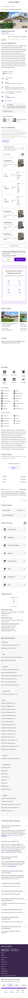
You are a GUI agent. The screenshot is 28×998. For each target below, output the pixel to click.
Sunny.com (3, 968)
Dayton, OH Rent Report (14, 850)
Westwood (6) (4, 770)
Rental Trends (4, 957)
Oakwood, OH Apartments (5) (8, 703)
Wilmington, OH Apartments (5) (8, 749)
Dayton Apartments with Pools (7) (9, 672)
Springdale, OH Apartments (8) (8, 727)
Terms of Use (3, 964)
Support (2, 959)
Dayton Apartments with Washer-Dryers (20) (11, 675)
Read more (3, 496)
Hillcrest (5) (4, 780)
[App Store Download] (5, 951)
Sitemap (3, 966)
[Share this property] (26, 31)
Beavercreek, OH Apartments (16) (9, 740)
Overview (3, 39)
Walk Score (13, 597)
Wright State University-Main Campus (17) (11, 804)
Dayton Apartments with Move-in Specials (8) (11, 657)
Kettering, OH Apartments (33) (8, 709)
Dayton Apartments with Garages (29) (10, 669)
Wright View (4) (4, 786)
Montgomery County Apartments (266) (10, 758)
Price (8, 39)
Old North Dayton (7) (6, 767)
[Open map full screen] (25, 523)
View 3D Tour (8, 101)
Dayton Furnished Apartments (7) (9, 678)
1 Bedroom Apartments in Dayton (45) (10, 645)
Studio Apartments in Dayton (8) (8, 648)
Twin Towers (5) (5, 777)
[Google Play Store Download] (15, 951)
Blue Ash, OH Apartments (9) (8, 737)
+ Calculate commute (10, 97)
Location (22, 39)
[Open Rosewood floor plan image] (20, 214)
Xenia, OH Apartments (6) (7, 721)
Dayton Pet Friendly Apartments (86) (10, 685)
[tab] (5, 141)
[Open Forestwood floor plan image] (20, 163)
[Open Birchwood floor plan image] (20, 236)
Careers (2, 955)
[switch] (21, 154)
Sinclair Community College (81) (8, 798)
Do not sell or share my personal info (8, 975)
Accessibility (3, 971)
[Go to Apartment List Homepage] (14, 2)
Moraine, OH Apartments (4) (8, 706)
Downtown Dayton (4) (6, 789)
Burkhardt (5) (4, 783)
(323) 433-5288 (5, 33)
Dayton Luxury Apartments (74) (8, 682)
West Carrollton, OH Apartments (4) (9, 746)
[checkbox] (8, 282)
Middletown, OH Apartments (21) (9, 731)
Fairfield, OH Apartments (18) (8, 743)
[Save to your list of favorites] (25, 14)
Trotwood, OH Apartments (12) (8, 712)
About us (3, 953)
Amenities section (12, 866)
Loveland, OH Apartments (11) (8, 734)
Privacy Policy (4, 962)
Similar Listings (14, 39)
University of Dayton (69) (7, 801)
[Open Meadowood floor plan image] (20, 225)
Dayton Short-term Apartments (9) (9, 694)
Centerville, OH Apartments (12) (8, 724)
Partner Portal (4, 973)
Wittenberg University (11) (7, 810)
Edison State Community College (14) (10, 807)
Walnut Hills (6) (4, 773)
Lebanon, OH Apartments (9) (8, 718)
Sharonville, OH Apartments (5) (8, 715)
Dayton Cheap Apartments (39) (8, 660)
